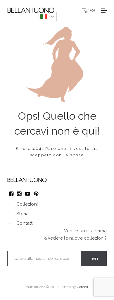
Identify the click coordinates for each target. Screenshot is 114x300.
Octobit (82, 287)
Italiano (48, 16)
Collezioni (27, 204)
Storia (22, 213)
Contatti (24, 223)
